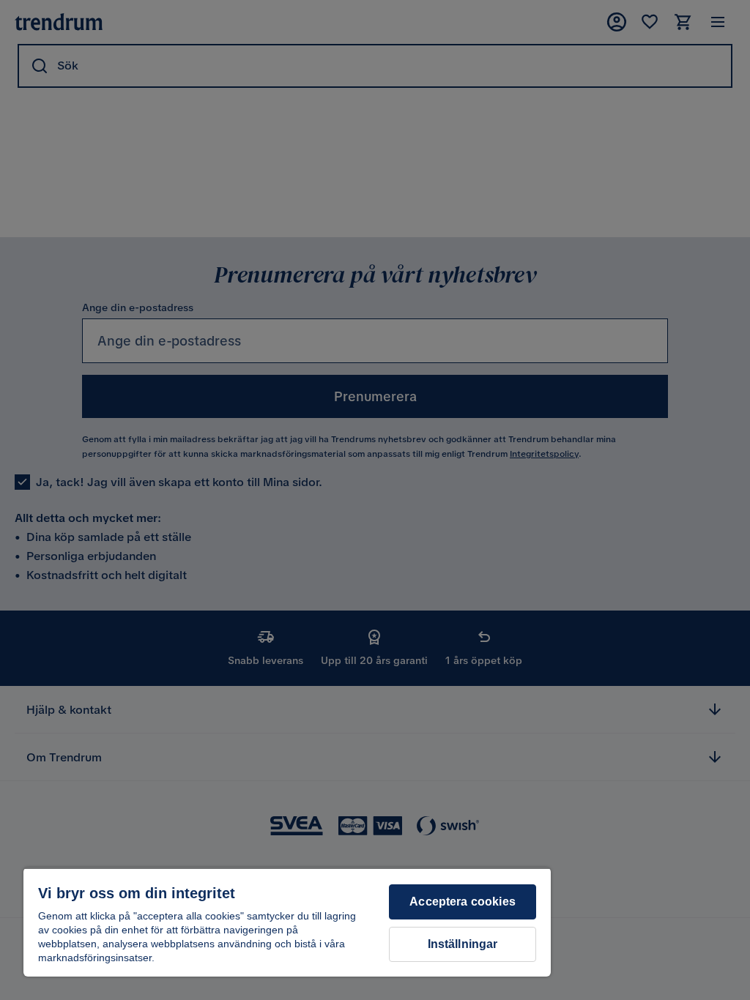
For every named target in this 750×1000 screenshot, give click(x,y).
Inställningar (463, 944)
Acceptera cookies (462, 901)
